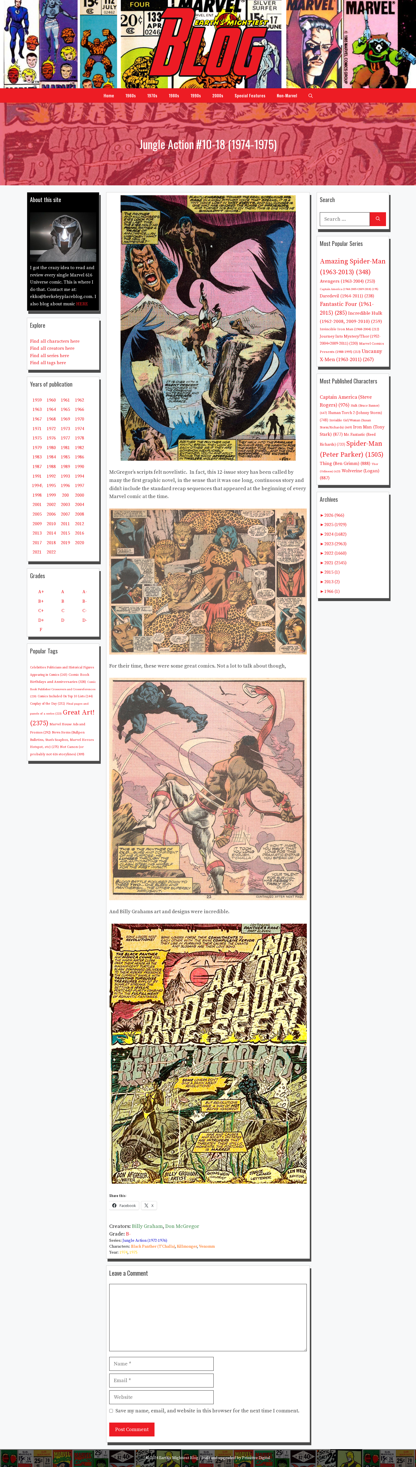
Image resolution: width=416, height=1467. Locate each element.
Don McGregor (182, 1226)
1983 (37, 457)
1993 (65, 476)
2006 (51, 514)
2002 (51, 504)
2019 (65, 543)
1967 (37, 419)
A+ (41, 592)
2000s (217, 95)
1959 (37, 400)
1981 (65, 448)
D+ (41, 620)
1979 (37, 448)
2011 (65, 524)
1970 (79, 419)
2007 (65, 514)
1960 (51, 400)
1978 (79, 438)
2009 (37, 524)
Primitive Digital (256, 1457)
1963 (37, 409)
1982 (79, 448)
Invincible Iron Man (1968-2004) (349, 329)
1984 (51, 457)
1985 (65, 457)
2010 (51, 524)
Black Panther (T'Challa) (153, 1246)
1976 (51, 438)
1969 (65, 419)
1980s (174, 95)
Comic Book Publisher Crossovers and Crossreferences (63, 689)
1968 (51, 419)
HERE (82, 304)
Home (109, 95)
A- (84, 592)
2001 (37, 504)
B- (128, 1234)
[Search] (378, 219)
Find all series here (49, 356)
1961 (65, 400)
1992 (51, 476)
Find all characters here (55, 341)
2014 (51, 533)
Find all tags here (48, 363)
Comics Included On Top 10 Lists (65, 696)
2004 (79, 504)
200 (65, 495)
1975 (133, 1252)
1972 (51, 429)
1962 (79, 400)
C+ (41, 611)
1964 (51, 409)
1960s (130, 95)
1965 (65, 409)
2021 (37, 552)
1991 (37, 476)
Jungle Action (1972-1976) (145, 1240)
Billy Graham (147, 1226)
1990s (195, 95)
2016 (79, 533)
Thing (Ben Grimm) (345, 463)
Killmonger (187, 1246)
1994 (79, 476)
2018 (51, 543)
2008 (79, 514)
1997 (79, 485)
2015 (65, 533)
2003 (65, 504)
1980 (51, 448)
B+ (41, 601)
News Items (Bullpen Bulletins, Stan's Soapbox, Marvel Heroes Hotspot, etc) (62, 739)
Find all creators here (52, 348)
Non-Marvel (287, 95)
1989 (65, 466)
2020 (79, 543)
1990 (79, 466)
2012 (79, 524)
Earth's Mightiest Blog (178, 1457)
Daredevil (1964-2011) (347, 296)
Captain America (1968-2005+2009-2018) (349, 289)
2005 (37, 514)
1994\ (37, 485)
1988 (51, 466)
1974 (123, 1252)
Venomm (207, 1246)
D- (84, 620)
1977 (65, 438)
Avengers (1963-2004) (347, 281)
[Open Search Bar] (310, 95)
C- (84, 611)
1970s (152, 95)
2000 (79, 495)
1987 (37, 466)
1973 (65, 429)
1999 (51, 495)
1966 (79, 409)
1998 (37, 495)
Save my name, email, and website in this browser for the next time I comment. (207, 1411)
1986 (79, 457)
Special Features (250, 95)
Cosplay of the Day (47, 704)
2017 (37, 543)
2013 (37, 533)
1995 (51, 485)
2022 (51, 552)
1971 (37, 429)
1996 (65, 485)
